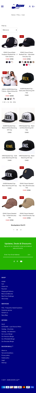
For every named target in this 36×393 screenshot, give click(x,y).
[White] (29, 65)
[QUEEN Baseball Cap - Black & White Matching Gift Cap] (10, 116)
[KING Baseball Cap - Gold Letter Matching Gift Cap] (10, 146)
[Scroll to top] (32, 387)
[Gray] (28, 62)
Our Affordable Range (8, 339)
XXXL (14, 102)
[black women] (5, 99)
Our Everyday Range (8, 341)
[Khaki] (33, 62)
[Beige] (12, 62)
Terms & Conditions (7, 353)
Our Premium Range (8, 336)
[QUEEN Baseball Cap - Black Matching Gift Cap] (10, 173)
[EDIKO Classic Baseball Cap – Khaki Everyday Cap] (27, 203)
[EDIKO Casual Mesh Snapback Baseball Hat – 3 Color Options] (10, 42)
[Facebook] (14, 262)
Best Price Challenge (8, 296)
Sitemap (4, 362)
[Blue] (9, 62)
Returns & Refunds (7, 293)
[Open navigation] (5, 6)
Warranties (5, 298)
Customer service (7, 310)
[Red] (27, 65)
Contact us (5, 312)
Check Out (5, 286)
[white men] (14, 99)
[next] (21, 229)
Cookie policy (5, 358)
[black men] (8, 99)
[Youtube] (21, 262)
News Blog (5, 315)
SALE (3, 324)
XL (8, 102)
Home (13, 15)
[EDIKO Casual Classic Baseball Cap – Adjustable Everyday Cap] (27, 42)
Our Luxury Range (7, 334)
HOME (3, 281)
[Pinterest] (17, 262)
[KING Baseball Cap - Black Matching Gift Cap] (27, 146)
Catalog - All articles (7, 329)
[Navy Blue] (24, 65)
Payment (4, 289)
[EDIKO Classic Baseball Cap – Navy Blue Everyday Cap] (27, 173)
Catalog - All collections (8, 331)
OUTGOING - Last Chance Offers (11, 326)
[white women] (11, 99)
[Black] (7, 62)
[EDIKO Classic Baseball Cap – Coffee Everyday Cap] (10, 203)
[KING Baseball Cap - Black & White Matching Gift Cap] (27, 116)
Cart (3, 284)
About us (4, 350)
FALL (18, 15)
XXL (11, 102)
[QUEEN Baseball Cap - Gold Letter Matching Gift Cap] (27, 78)
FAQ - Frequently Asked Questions (12, 308)
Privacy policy (6, 355)
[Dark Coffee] (25, 62)
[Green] (31, 62)
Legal (3, 360)
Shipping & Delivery (7, 291)
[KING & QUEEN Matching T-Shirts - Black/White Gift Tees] (10, 78)
